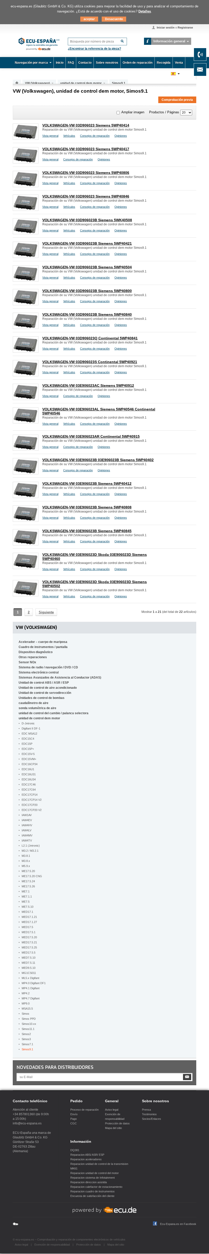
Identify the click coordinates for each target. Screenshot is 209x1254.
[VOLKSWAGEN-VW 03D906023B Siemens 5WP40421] (25, 256)
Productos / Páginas (164, 112)
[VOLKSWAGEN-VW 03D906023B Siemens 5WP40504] (25, 280)
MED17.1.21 (29, 916)
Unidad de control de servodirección (45, 693)
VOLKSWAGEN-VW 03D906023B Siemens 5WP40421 (87, 243)
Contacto (85, 62)
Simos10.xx (29, 1023)
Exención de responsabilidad (52, 1244)
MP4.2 (26, 993)
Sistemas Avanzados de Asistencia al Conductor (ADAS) (60, 677)
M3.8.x (26, 860)
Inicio (59, 62)
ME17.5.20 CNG (32, 876)
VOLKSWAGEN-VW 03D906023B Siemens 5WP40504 (87, 267)
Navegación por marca (31, 62)
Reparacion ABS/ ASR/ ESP (87, 1154)
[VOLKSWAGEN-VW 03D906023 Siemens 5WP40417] (25, 162)
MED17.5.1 (28, 932)
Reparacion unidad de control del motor (94, 1173)
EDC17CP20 (29, 804)
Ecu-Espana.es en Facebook (178, 1223)
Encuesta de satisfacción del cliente (92, 1195)
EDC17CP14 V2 (32, 799)
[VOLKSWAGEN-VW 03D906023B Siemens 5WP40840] (25, 327)
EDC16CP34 (29, 764)
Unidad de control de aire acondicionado (48, 688)
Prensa (146, 1109)
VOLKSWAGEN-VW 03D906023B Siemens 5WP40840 (87, 314)
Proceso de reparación (84, 1109)
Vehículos (69, 135)
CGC (73, 1123)
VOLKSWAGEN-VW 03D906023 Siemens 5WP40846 (85, 196)
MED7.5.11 (28, 962)
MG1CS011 (29, 972)
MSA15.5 (27, 1008)
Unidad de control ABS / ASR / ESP (44, 682)
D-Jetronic (28, 723)
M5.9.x (26, 865)
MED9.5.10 (28, 967)
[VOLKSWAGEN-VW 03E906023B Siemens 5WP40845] (25, 544)
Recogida (164, 62)
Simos (25, 1013)
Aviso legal (111, 1109)
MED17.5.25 (29, 947)
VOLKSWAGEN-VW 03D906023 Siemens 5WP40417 (85, 149)
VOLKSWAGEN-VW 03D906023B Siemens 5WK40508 (87, 220)
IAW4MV (27, 835)
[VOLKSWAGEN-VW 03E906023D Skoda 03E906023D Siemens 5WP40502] (25, 595)
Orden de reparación (137, 62)
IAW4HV (27, 825)
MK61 (73, 1168)
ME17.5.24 (28, 881)
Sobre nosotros (107, 62)
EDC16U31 (29, 774)
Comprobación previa (177, 100)
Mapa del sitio (113, 1127)
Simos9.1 (27, 1049)
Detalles (144, 11)
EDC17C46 (29, 784)
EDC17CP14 (29, 794)
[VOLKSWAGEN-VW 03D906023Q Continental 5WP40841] (25, 351)
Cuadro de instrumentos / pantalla (43, 647)
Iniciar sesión (166, 27)
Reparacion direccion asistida (88, 1182)
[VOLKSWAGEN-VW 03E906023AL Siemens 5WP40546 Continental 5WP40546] (25, 422)
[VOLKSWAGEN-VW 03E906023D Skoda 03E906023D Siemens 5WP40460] (25, 568)
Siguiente (46, 612)
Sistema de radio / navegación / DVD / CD (48, 667)
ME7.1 (26, 891)
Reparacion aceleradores (86, 1159)
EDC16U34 (29, 779)
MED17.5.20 (29, 937)
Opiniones (120, 135)
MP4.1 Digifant (31, 988)
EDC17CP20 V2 (32, 809)
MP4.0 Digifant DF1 (34, 983)
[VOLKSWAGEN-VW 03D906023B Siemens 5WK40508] (25, 233)
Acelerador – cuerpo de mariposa (43, 642)
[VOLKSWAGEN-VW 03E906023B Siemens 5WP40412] (25, 497)
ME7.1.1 (27, 896)
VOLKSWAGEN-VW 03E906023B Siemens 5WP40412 (87, 483)
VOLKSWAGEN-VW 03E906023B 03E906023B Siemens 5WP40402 (98, 460)
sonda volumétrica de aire (37, 708)
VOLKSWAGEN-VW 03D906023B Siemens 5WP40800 (87, 291)
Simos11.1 (28, 1028)
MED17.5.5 (28, 952)
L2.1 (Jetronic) (31, 845)
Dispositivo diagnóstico (36, 652)
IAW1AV (27, 815)
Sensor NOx (27, 662)
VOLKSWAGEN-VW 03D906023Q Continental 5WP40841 (90, 338)
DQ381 (74, 1150)
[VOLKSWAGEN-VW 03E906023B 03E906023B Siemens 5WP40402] (25, 473)
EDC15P (27, 743)
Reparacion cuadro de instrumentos (92, 1191)
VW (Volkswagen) (37, 83)
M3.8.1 (26, 855)
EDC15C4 (28, 738)
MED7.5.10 (28, 957)
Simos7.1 (27, 1044)
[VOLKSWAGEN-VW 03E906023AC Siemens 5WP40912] (25, 399)
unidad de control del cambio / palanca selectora (53, 713)
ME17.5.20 (28, 871)
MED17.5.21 (29, 942)
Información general (169, 41)
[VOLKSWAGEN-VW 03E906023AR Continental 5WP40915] (25, 449)
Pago (73, 1118)
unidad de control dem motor (81, 83)
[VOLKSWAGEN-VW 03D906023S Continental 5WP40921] (25, 375)
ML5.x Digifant (30, 978)
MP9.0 (26, 1003)
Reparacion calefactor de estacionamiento (96, 1186)
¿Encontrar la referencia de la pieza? (94, 48)
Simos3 (26, 1039)
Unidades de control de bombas (41, 698)
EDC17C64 (29, 789)
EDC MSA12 (29, 733)
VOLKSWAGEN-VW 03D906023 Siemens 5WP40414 (85, 125)
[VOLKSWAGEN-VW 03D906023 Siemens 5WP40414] (25, 138)
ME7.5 (26, 901)
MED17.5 (27, 927)
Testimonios (149, 1114)
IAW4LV (26, 830)
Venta (179, 62)
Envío (73, 1114)
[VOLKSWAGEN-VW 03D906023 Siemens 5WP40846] (25, 209)
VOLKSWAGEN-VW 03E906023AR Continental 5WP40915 (91, 436)
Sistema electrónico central (39, 672)
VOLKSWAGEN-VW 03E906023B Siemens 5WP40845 (87, 531)
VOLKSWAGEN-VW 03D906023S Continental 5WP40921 (89, 362)
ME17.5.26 (28, 886)
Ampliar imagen (132, 112)
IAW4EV (27, 820)
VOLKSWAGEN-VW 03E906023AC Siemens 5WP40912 (88, 385)
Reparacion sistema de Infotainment (92, 1177)
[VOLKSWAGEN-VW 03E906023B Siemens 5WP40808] (25, 520)
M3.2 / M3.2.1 (30, 850)
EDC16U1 (28, 769)
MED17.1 (27, 911)
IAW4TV (27, 840)
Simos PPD (29, 1018)
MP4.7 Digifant (31, 998)
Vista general (50, 135)
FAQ (71, 62)
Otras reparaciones (33, 657)
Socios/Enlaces (151, 1118)
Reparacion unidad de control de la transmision (99, 1163)
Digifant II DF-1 (31, 728)
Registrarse (185, 27)
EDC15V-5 (28, 753)
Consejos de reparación (95, 135)
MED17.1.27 (29, 922)
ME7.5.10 (27, 906)
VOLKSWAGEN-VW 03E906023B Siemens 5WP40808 (87, 507)
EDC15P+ (28, 748)
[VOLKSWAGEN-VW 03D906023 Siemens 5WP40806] (25, 186)
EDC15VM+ (29, 759)
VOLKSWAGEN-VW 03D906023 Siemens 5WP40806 (85, 173)
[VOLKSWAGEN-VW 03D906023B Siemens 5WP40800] (25, 304)
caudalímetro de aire (33, 703)
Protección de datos (117, 1123)
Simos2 (26, 1034)
